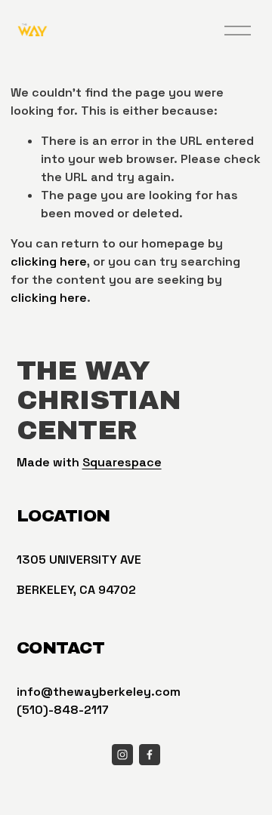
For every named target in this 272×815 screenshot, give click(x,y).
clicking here (49, 261)
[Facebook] (149, 754)
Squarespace (122, 462)
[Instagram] (122, 754)
